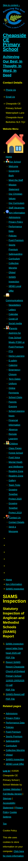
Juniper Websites (12, 789)
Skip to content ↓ (11, 5)
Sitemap (7, 798)
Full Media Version (12, 794)
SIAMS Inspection (15, 588)
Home (9, 579)
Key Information (14, 584)
